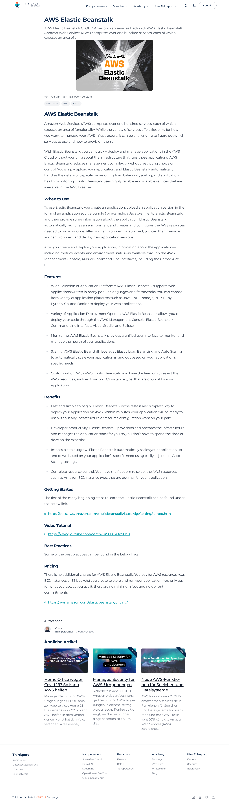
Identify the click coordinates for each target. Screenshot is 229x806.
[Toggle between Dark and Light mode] (186, 5)
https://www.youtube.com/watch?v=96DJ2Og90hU (89, 534)
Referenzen (193, 768)
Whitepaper (159, 768)
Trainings (157, 759)
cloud (76, 103)
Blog (154, 773)
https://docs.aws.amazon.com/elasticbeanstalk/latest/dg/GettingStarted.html (110, 514)
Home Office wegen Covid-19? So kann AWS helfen (63, 684)
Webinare (157, 764)
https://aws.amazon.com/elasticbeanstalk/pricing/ (88, 602)
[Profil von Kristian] (48, 630)
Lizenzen (17, 769)
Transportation (125, 768)
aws (65, 103)
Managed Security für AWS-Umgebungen (114, 682)
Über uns (192, 764)
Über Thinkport (164, 6)
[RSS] (213, 797)
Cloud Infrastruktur (93, 777)
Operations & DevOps (94, 773)
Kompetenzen (95, 6)
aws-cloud (52, 103)
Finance (121, 759)
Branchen (119, 6)
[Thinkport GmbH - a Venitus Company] (27, 5)
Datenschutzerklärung (25, 764)
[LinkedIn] (193, 797)
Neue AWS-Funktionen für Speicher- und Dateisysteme (162, 684)
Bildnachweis (20, 774)
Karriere (191, 759)
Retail (120, 764)
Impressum (19, 760)
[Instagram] (200, 797)
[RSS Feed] (194, 5)
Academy (139, 6)
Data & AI (87, 764)
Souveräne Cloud (92, 759)
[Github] (206, 797)
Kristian (56, 96)
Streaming (88, 768)
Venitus (41, 797)
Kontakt (208, 5)
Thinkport (20, 755)
